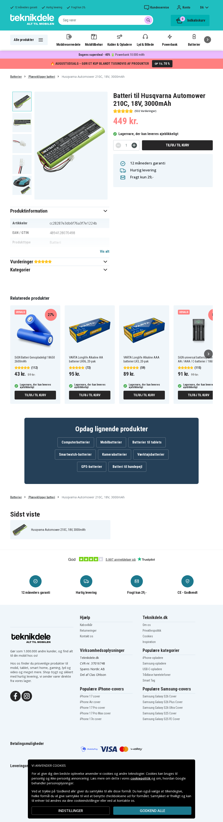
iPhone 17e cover (90, 719)
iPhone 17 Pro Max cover (95, 713)
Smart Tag (149, 680)
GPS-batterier (91, 467)
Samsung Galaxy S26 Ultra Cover (163, 707)
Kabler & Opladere (119, 44)
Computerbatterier (76, 442)
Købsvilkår (86, 625)
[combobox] (105, 20)
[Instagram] (27, 695)
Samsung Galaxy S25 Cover (159, 713)
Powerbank (169, 44)
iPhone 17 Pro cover (92, 707)
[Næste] (207, 39)
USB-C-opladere (152, 669)
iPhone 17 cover (90, 696)
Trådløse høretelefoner (157, 675)
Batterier (194, 44)
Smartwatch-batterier (75, 454)
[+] (134, 145)
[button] (59, 211)
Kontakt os (86, 636)
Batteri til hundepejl (127, 467)
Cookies (148, 636)
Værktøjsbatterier (150, 454)
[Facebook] (15, 695)
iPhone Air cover (90, 702)
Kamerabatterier (114, 454)
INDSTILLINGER (70, 810)
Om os (147, 625)
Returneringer (88, 630)
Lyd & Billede (145, 44)
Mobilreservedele (68, 44)
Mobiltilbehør (94, 44)
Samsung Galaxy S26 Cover (159, 696)
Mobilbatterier (111, 442)
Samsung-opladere (154, 663)
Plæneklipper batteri (41, 76)
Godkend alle (152, 810)
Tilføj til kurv (177, 145)
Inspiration (149, 642)
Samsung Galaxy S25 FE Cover (161, 719)
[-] (118, 145)
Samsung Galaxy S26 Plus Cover (162, 702)
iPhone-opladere (153, 658)
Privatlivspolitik (152, 630)
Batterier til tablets (147, 442)
